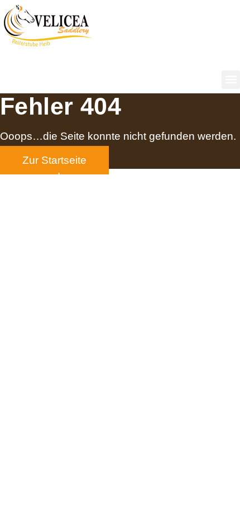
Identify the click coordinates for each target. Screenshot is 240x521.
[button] (231, 79)
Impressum (84, 176)
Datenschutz (152, 176)
